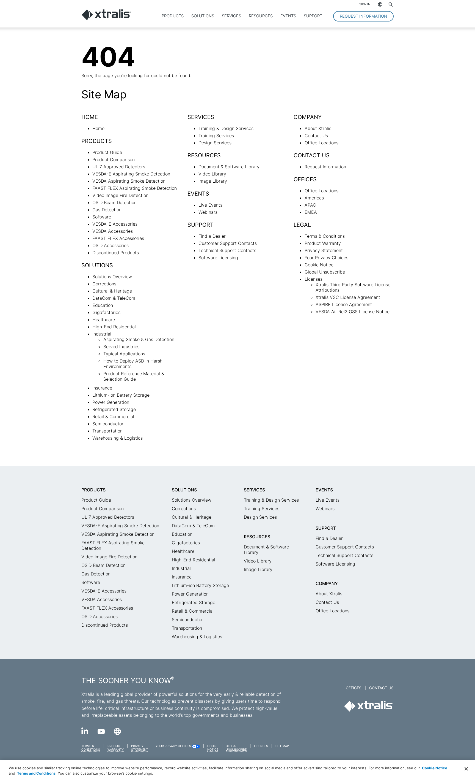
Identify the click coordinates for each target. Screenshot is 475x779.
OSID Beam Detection (114, 202)
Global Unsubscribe (325, 272)
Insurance (102, 388)
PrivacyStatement (139, 747)
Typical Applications (124, 353)
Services (231, 15)
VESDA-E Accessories (114, 224)
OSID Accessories (110, 245)
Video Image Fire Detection (120, 195)
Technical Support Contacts (227, 250)
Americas (314, 198)
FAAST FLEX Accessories (118, 238)
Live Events (210, 205)
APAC (310, 205)
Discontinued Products (115, 252)
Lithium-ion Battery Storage (121, 395)
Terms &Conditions (90, 747)
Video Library (212, 174)
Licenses (313, 279)
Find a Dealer (212, 236)
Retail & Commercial (113, 416)
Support (313, 15)
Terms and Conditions (36, 773)
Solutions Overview (112, 276)
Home (98, 128)
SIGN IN (364, 4)
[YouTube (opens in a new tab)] (101, 732)
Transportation (107, 431)
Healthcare (103, 319)
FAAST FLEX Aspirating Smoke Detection (134, 188)
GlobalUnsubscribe (236, 747)
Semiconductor (107, 423)
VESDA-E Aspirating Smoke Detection (131, 174)
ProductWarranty (115, 747)
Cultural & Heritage (112, 291)
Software (101, 217)
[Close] (466, 769)
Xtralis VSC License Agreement (348, 297)
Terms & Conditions (325, 236)
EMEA (311, 212)
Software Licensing (218, 257)
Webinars (207, 212)
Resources (261, 15)
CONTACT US (381, 688)
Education (102, 305)
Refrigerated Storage (114, 409)
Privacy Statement (324, 250)
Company (327, 583)
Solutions (202, 15)
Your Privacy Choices (326, 257)
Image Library (212, 181)
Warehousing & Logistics (117, 438)
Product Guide (107, 152)
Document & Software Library (228, 166)
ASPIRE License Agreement (344, 304)
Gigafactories (106, 312)
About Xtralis (318, 128)
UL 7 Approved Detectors (118, 166)
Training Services (216, 135)
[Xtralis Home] (106, 18)
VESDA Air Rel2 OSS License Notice (353, 311)
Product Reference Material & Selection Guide (133, 376)
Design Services (214, 142)
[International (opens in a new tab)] (117, 733)
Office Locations (321, 142)
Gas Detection (106, 209)
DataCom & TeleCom (113, 298)
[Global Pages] (377, 5)
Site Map (282, 746)
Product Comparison (113, 159)
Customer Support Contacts (227, 243)
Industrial (101, 334)
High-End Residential (114, 326)
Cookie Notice (319, 264)
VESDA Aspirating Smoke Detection (128, 181)
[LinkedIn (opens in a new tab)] (85, 732)
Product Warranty (323, 243)
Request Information (325, 166)
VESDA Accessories (112, 231)
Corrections (104, 283)
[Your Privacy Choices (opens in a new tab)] (196, 747)
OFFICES (353, 688)
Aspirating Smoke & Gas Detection (138, 339)
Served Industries (121, 346)
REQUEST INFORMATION (363, 16)
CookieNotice (212, 747)
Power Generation (110, 402)
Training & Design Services (225, 128)
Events (288, 15)
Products (173, 15)
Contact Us (316, 135)
